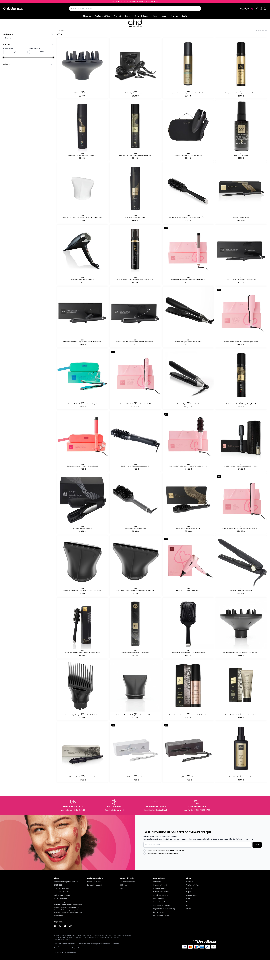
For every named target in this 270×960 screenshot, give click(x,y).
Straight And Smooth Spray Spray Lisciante (82, 155)
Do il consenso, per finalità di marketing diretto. (162, 865)
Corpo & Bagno (141, 16)
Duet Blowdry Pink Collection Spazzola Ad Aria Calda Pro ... (188, 466)
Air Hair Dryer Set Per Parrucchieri (135, 93)
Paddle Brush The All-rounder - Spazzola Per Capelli (188, 653)
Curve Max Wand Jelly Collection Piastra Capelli (82, 466)
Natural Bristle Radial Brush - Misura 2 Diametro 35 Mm (82, 653)
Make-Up (87, 16)
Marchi (164, 16)
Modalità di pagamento (162, 907)
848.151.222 (58, 897)
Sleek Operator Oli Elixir (241, 155)
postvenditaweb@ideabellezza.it (66, 893)
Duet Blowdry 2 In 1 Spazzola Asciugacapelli (135, 466)
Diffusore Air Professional (82, 93)
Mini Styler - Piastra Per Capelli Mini (241, 590)
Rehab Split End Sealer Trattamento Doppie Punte (241, 715)
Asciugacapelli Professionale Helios (82, 279)
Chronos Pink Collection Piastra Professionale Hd (135, 404)
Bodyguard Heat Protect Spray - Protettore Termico (241, 93)
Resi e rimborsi (158, 910)
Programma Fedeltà (127, 893)
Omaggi (174, 16)
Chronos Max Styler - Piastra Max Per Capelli (188, 342)
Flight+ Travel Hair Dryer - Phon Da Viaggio (188, 155)
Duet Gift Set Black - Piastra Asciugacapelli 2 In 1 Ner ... (241, 466)
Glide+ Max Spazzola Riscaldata (135, 528)
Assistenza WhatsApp (62, 907)
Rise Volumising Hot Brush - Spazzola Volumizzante (82, 777)
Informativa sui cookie (161, 917)
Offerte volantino (159, 900)
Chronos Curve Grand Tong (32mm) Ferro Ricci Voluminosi (82, 342)
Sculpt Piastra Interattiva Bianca (135, 777)
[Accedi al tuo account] (261, 8)
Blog (121, 900)
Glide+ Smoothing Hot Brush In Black (188, 528)
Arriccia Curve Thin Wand (241, 217)
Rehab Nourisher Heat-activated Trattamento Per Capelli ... (188, 715)
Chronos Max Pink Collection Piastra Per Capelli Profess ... (241, 342)
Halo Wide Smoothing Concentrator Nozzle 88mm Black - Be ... (135, 590)
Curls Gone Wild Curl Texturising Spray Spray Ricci (135, 155)
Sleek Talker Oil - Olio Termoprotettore (241, 777)
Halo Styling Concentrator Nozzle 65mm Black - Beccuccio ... (82, 590)
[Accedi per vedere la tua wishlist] (257, 8)
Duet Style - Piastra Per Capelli (82, 528)
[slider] (3, 57)
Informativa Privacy (177, 862)
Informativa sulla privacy (162, 914)
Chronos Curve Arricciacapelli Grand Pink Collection (188, 279)
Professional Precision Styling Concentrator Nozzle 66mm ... (135, 715)
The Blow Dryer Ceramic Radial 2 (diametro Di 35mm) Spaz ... (188, 217)
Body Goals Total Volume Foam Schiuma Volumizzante (135, 279)
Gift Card (123, 897)
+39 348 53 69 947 (64, 910)
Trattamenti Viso (102, 16)
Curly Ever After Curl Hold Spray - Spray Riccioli (241, 404)
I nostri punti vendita (160, 897)
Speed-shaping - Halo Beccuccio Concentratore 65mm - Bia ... (82, 217)
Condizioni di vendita (161, 904)
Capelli (128, 16)
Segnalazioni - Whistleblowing (164, 920)
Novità (184, 16)
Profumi (117, 16)
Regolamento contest (161, 927)
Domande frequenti (94, 897)
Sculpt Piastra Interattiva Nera (188, 777)
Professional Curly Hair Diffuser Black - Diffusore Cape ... (241, 653)
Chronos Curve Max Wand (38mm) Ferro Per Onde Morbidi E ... (135, 342)
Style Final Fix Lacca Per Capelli (135, 217)
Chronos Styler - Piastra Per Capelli (188, 404)
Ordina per (260, 31)
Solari (155, 16)
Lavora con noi (158, 924)
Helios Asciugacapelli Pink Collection (188, 590)
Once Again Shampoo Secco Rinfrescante (135, 653)
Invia (257, 856)
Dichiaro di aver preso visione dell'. (165, 862)
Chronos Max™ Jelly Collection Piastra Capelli (82, 404)
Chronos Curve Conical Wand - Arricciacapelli (241, 279)
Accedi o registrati (94, 893)
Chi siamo (157, 893)
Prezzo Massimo (34, 48)
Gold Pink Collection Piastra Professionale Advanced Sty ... (241, 528)
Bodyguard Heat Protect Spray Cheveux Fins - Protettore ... (188, 93)
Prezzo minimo (8, 48)
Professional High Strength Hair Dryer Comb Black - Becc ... (82, 715)
